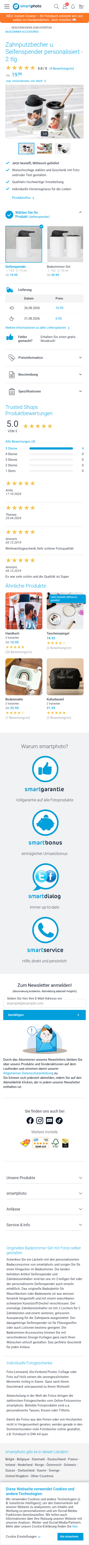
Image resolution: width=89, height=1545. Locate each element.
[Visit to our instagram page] (39, 1120)
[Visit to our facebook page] (30, 1120)
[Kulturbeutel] (65, 676)
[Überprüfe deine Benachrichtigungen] (73, 6)
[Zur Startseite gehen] (27, 6)
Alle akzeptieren (69, 1536)
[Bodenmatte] (23, 676)
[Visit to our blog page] (49, 1120)
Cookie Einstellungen (21, 1537)
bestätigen (16, 1015)
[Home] (6, 27)
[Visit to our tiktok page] (59, 1120)
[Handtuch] (23, 610)
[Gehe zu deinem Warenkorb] (81, 6)
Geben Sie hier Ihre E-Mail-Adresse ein (34, 998)
